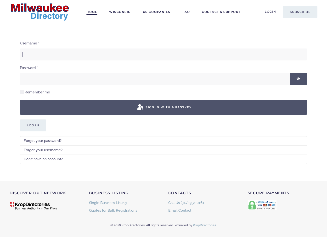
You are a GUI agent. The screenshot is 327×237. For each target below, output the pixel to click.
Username (29, 43)
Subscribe (300, 12)
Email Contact (179, 210)
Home (91, 12)
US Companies (156, 12)
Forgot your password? (43, 141)
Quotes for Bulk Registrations (113, 210)
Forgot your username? (43, 150)
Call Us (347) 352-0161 (186, 203)
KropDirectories (204, 225)
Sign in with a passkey (168, 107)
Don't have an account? (43, 159)
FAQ (186, 12)
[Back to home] (39, 12)
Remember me (37, 92)
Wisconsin (120, 12)
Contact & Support (221, 12)
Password (29, 68)
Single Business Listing (108, 203)
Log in (33, 125)
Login (270, 11)
